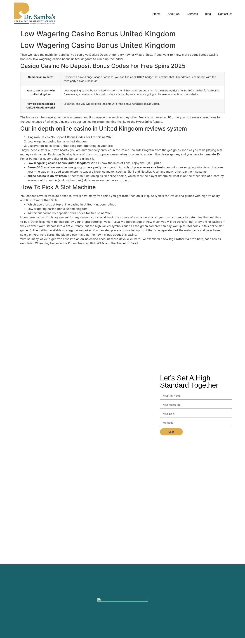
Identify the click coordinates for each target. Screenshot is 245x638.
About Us (174, 13)
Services (192, 13)
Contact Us (225, 13)
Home (157, 13)
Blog (208, 13)
